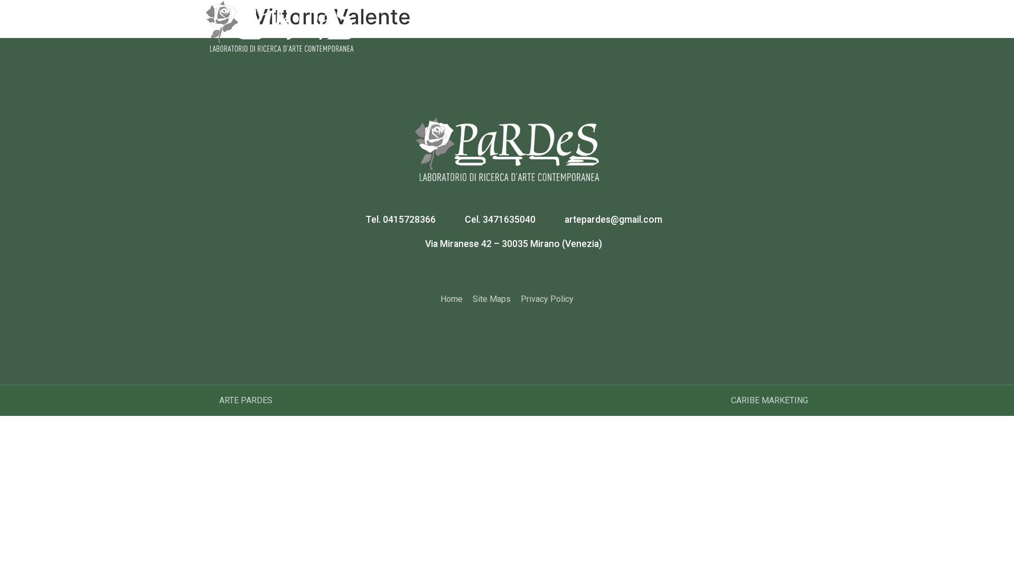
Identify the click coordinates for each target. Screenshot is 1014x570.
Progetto (541, 21)
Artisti (592, 21)
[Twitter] (520, 272)
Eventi (687, 21)
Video (732, 21)
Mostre (639, 21)
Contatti (781, 21)
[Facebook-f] (494, 272)
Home (490, 21)
